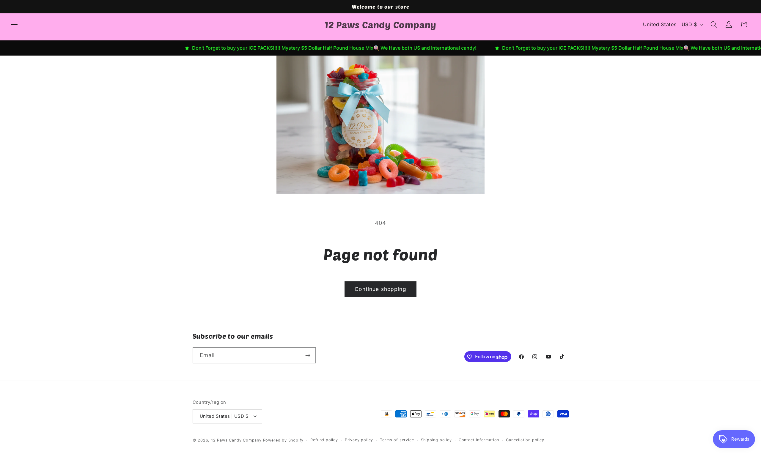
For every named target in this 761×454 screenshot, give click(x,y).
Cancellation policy (525, 440)
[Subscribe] (307, 356)
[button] (14, 24)
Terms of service (397, 440)
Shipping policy (436, 440)
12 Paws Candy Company (236, 440)
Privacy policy (359, 440)
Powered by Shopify (283, 440)
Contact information (479, 440)
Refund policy (324, 440)
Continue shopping (380, 289)
